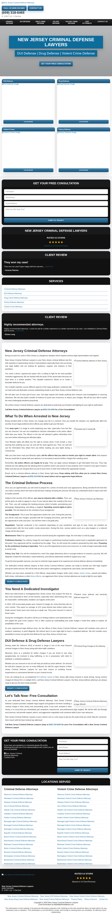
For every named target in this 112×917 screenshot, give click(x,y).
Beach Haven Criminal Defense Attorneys (20, 837)
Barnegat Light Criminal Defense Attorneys (20, 821)
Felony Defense (56, 22)
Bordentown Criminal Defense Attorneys (19, 864)
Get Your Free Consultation (56, 64)
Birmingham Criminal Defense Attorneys (19, 856)
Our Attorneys (87, 22)
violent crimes (85, 573)
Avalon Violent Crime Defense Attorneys (72, 818)
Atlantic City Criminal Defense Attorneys (19, 810)
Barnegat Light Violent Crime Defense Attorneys (75, 821)
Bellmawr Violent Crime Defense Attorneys (73, 844)
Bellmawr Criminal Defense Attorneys (18, 844)
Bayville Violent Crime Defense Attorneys (73, 833)
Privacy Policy (76, 899)
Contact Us (36, 8)
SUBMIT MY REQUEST (56, 220)
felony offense (36, 576)
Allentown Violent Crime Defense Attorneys (74, 798)
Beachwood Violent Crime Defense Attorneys (74, 841)
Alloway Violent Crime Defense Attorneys (73, 802)
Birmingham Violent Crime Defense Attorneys (74, 856)
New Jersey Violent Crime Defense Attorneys (87, 896)
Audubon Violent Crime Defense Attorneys (73, 814)
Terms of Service (90, 899)
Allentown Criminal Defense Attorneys (18, 798)
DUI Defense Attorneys (13, 293)
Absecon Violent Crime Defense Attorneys (73, 794)
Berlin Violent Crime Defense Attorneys (72, 848)
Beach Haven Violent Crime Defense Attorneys (75, 837)
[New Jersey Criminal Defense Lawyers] (28, 878)
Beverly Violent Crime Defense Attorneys (73, 852)
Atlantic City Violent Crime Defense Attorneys (74, 810)
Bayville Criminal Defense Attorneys (18, 833)
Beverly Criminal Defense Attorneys (18, 852)
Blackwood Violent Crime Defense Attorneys (74, 860)
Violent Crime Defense (72, 22)
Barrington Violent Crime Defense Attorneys (74, 829)
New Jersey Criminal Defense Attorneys (23, 896)
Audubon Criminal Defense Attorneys (18, 814)
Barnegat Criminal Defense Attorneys (18, 825)
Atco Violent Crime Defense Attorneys (72, 806)
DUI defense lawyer (44, 677)
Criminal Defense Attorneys (14, 289)
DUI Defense (25, 21)
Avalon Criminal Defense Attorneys (17, 818)
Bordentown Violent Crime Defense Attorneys (74, 864)
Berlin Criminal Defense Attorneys (17, 848)
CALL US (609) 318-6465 (14, 8)
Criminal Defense (9, 22)
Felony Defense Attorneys (14, 302)
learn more (28, 122)
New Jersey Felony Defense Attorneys (54, 899)
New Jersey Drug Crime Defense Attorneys (21, 899)
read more (49, 266)
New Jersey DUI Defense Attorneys (54, 896)
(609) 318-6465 (13, 12)
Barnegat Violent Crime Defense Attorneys (73, 825)
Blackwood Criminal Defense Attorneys (19, 860)
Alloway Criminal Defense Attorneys (18, 802)
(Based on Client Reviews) (56, 246)
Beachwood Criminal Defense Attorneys (19, 841)
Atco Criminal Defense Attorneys (16, 806)
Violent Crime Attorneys (13, 307)
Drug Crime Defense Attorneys (16, 298)
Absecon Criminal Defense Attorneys (18, 794)
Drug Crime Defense (40, 22)
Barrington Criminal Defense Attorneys (19, 829)
